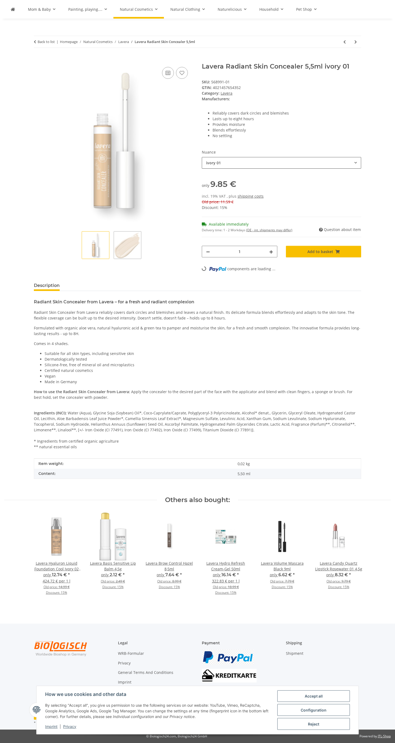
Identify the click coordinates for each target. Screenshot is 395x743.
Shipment (294, 653)
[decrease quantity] (208, 251)
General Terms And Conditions (145, 672)
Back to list (46, 41)
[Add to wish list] (182, 73)
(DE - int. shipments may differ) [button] (269, 230)
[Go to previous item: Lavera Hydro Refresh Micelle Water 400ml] (344, 42)
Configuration (313, 710)
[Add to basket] (38, 60)
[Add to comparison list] (168, 73)
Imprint (51, 726)
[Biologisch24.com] (12, 9)
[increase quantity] (271, 251)
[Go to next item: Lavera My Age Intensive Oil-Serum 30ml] (355, 42)
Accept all (314, 696)
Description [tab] (47, 285)
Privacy (69, 726)
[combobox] (281, 163)
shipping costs (251, 196)
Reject (313, 724)
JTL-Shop (384, 736)
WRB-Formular (131, 653)
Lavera (226, 93)
